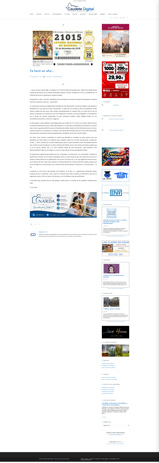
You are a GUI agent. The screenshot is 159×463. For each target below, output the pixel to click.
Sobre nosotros (84, 459)
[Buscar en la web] (127, 18)
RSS (118, 459)
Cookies (91, 459)
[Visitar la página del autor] (33, 234)
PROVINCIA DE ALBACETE (108, 387)
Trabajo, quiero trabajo (111, 309)
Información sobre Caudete (109, 377)
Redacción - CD (36, 76)
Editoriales (59, 76)
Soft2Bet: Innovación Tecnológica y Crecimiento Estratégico (114, 404)
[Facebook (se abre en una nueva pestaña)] (113, 17)
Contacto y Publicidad (86, 460)
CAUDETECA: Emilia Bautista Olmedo (113, 276)
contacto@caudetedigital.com (115, 434)
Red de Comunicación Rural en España (115, 443)
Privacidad (97, 459)
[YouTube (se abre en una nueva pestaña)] (118, 17)
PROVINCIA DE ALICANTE (108, 389)
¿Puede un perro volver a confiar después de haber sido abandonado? (115, 221)
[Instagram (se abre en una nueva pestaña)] (116, 17)
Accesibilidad (112, 459)
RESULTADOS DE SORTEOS (108, 367)
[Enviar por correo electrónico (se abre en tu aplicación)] (123, 17)
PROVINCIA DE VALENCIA (108, 391)
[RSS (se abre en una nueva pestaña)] (121, 17)
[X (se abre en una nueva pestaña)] (111, 17)
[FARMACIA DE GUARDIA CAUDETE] (115, 122)
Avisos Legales (104, 459)
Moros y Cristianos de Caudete (109, 379)
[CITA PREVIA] (115, 108)
